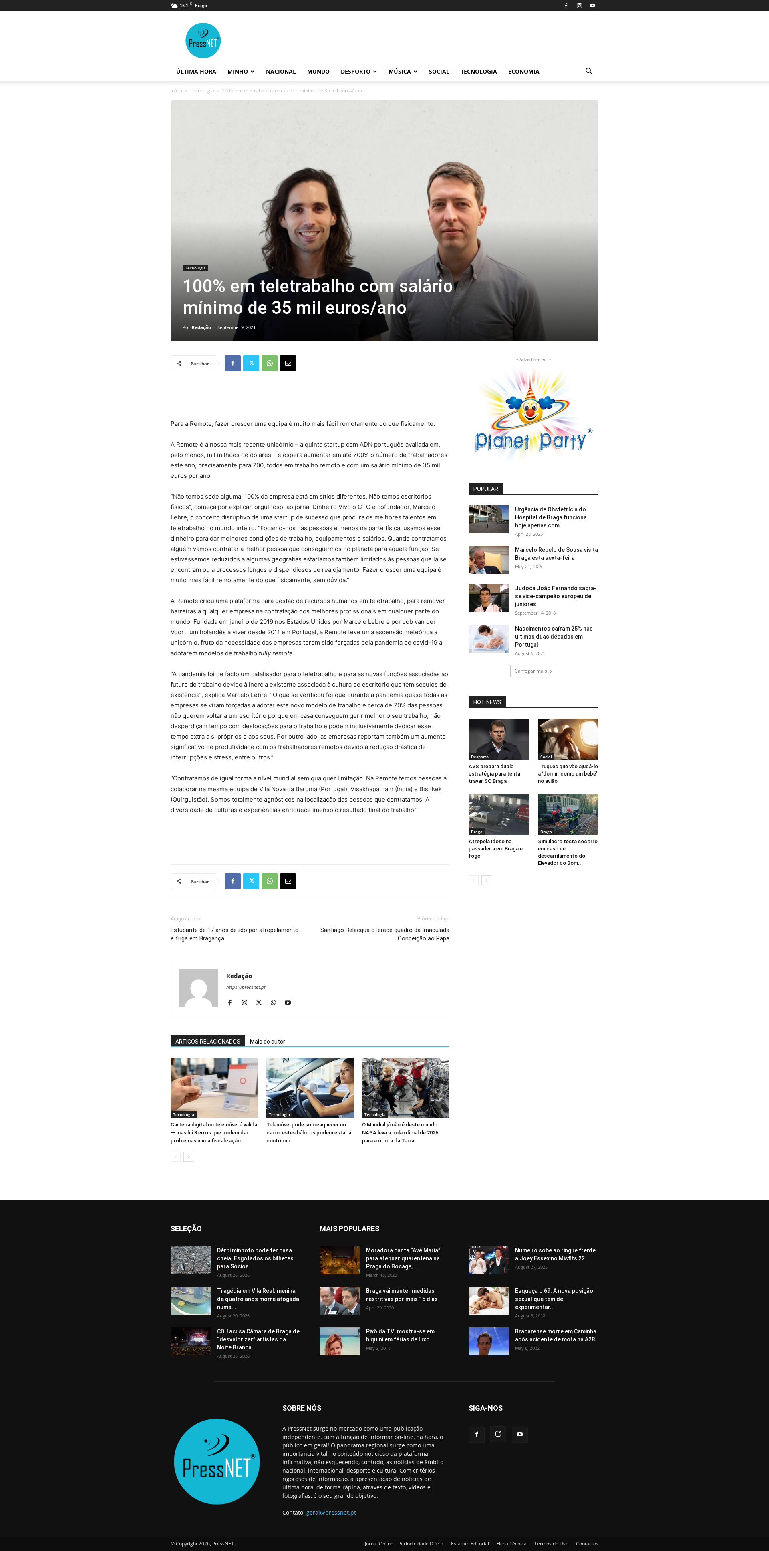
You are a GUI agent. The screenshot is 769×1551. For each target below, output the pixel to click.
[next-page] (188, 1157)
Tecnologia (479, 71)
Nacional (281, 71)
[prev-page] (176, 1157)
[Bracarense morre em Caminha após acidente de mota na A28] (489, 1341)
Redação (201, 327)
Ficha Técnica (512, 1543)
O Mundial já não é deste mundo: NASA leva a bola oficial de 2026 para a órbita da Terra (400, 1133)
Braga (477, 831)
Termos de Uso (551, 1543)
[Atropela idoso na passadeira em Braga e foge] (499, 814)
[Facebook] (566, 5)
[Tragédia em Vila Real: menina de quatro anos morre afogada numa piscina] (191, 1301)
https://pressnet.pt (246, 987)
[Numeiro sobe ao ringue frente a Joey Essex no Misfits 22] (489, 1260)
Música (400, 71)
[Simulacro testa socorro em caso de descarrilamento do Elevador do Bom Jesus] (568, 814)
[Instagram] (579, 5)
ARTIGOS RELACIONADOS (207, 1041)
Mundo (318, 71)
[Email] (288, 363)
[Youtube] (592, 5)
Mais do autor (267, 1041)
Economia (524, 71)
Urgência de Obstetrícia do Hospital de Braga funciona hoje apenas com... (551, 517)
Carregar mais (531, 670)
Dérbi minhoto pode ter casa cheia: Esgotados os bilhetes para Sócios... (255, 1258)
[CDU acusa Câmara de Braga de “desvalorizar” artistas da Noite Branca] (191, 1341)
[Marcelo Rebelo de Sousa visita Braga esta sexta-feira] (489, 560)
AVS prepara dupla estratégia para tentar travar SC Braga (495, 773)
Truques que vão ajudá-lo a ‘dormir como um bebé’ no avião (568, 773)
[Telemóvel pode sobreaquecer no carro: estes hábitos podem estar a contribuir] (310, 1088)
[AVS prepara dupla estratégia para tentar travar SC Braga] (499, 739)
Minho (237, 71)
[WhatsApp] (270, 363)
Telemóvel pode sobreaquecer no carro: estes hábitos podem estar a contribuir (308, 1133)
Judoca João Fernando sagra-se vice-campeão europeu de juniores (555, 596)
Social (439, 71)
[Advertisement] (310, 398)
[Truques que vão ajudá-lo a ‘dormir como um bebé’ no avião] (568, 739)
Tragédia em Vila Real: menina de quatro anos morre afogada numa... (258, 1299)
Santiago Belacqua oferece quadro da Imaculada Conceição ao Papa (384, 934)
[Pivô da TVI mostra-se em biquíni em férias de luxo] (340, 1341)
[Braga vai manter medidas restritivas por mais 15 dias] (340, 1301)
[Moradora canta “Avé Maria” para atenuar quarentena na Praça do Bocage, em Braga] (340, 1260)
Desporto (355, 71)
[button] (588, 72)
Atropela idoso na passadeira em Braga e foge (496, 848)
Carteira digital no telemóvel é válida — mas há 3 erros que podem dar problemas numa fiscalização (214, 1133)
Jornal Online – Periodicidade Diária (404, 1543)
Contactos (587, 1543)
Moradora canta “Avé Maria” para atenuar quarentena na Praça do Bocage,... (403, 1258)
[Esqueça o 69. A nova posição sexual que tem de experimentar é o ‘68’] (489, 1301)
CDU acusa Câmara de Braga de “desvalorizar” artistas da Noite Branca (258, 1339)
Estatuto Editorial (470, 1543)
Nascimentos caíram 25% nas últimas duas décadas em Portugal (554, 636)
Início (176, 90)
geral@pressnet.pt (331, 1512)
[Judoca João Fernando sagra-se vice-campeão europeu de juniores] (489, 598)
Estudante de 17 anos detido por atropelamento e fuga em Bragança (235, 934)
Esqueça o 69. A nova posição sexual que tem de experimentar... (554, 1299)
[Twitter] (251, 363)
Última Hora (196, 71)
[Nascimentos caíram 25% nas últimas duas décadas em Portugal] (489, 639)
